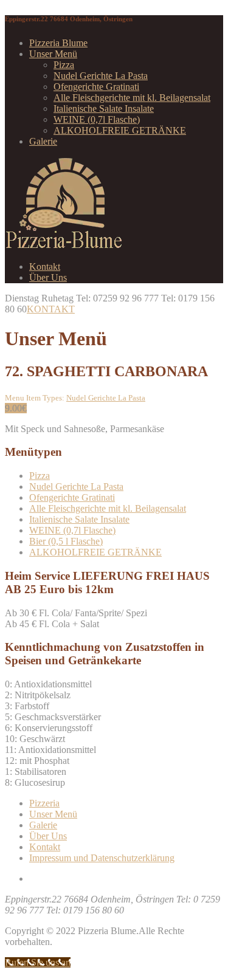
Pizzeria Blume (58, 43)
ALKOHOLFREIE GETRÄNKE (120, 130)
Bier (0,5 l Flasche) (66, 541)
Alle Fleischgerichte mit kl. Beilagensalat (132, 97)
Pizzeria (44, 803)
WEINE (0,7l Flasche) (97, 119)
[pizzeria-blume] (64, 246)
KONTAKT (51, 309)
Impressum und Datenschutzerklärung (101, 858)
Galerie (43, 141)
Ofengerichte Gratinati (96, 86)
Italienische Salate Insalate (104, 108)
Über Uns (48, 277)
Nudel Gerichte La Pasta (101, 75)
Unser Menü (53, 54)
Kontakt (44, 266)
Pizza (64, 65)
